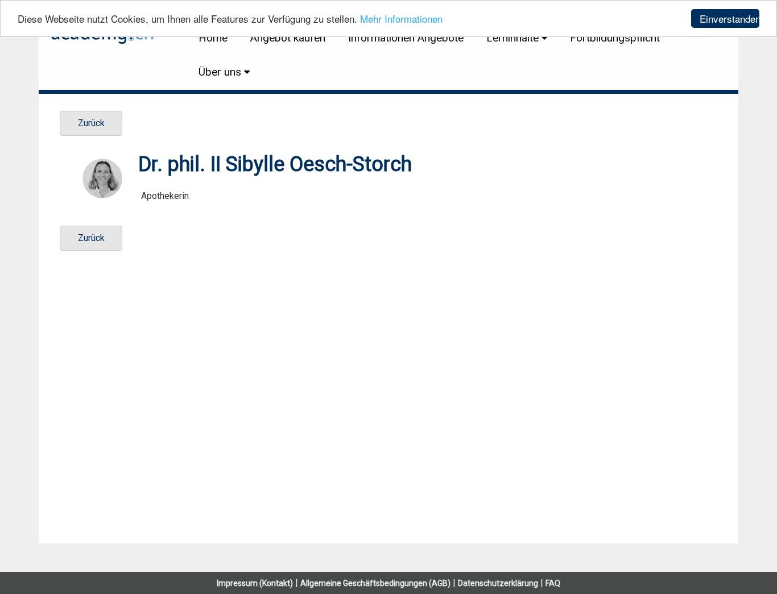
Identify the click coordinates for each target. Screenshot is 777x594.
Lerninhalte (512, 37)
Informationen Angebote (406, 37)
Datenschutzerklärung (498, 583)
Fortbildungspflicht (615, 37)
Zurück (91, 123)
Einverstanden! (729, 18)
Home (213, 37)
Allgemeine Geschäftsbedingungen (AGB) (375, 583)
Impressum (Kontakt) (255, 583)
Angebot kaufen (287, 37)
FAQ (552, 583)
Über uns (220, 71)
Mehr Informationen (401, 19)
